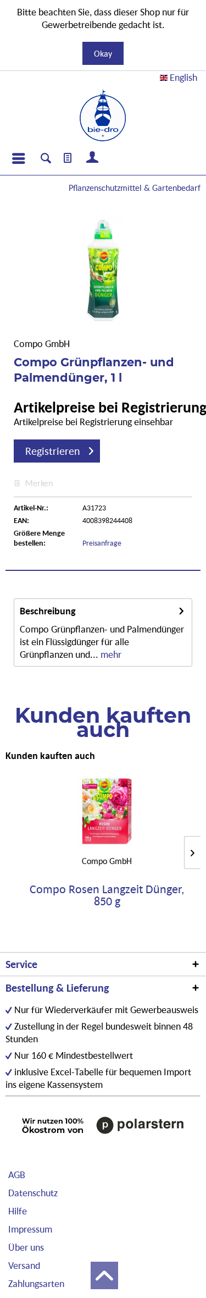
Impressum (30, 1229)
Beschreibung (48, 610)
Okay (103, 53)
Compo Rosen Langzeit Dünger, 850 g (107, 895)
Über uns (26, 1247)
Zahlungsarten (36, 1283)
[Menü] (18, 158)
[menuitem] (18, 158)
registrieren (52, 451)
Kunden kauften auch (50, 755)
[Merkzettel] (68, 158)
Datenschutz (33, 1192)
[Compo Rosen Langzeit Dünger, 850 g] (106, 811)
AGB (16, 1174)
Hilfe (17, 1210)
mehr (109, 654)
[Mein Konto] (93, 158)
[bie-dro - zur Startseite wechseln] (103, 115)
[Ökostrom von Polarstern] (103, 1125)
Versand (24, 1265)
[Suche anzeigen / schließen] (46, 159)
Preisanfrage (101, 543)
